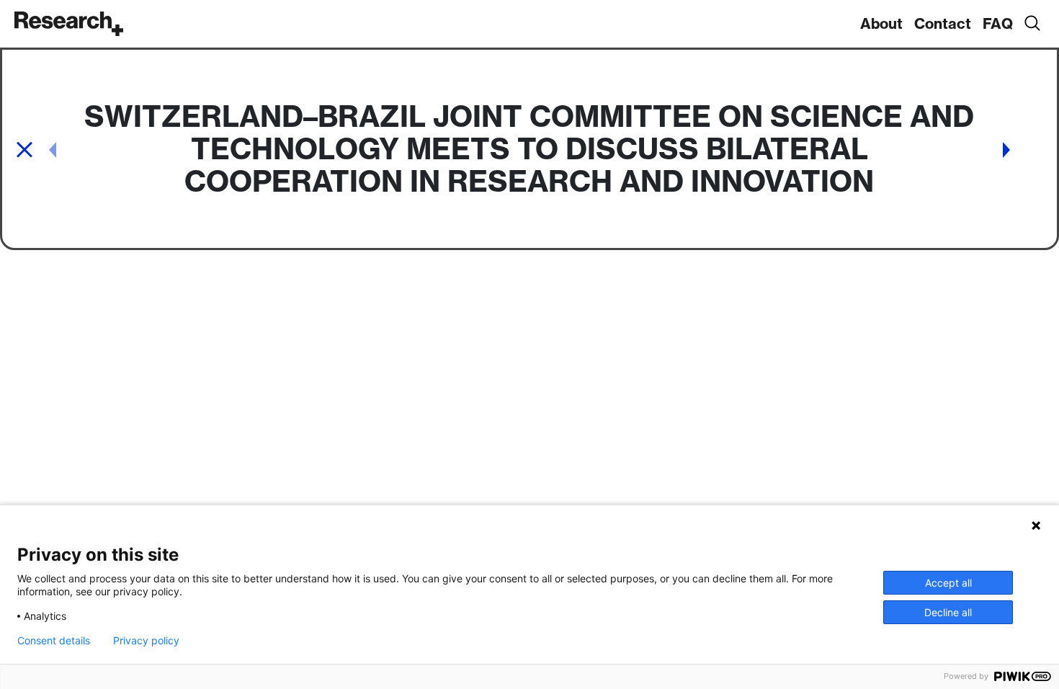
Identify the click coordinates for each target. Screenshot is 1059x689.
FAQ (998, 23)
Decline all (948, 612)
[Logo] (68, 24)
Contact (942, 23)
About (881, 23)
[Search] (1032, 23)
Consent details (53, 640)
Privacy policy (146, 640)
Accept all (948, 583)
